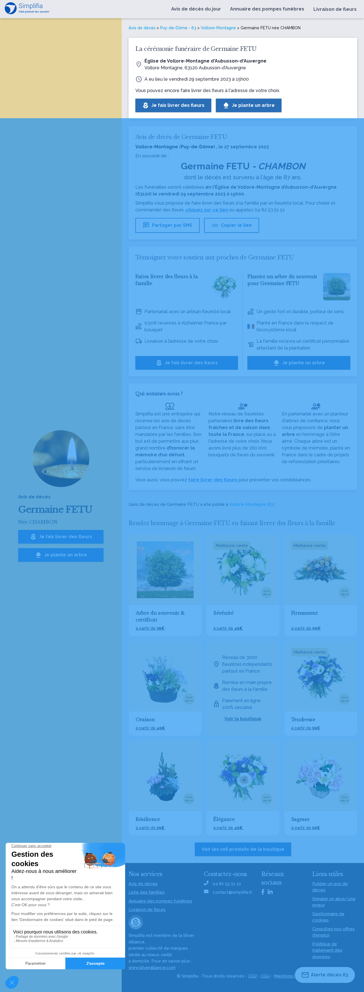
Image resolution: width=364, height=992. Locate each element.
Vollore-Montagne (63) (251, 504)
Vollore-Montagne (218, 28)
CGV (252, 976)
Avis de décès (142, 28)
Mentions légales (291, 976)
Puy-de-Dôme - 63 (178, 28)
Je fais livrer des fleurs (61, 536)
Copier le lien (232, 225)
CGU (265, 976)
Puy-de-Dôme (197, 146)
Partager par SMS (167, 225)
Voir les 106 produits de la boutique (243, 849)
